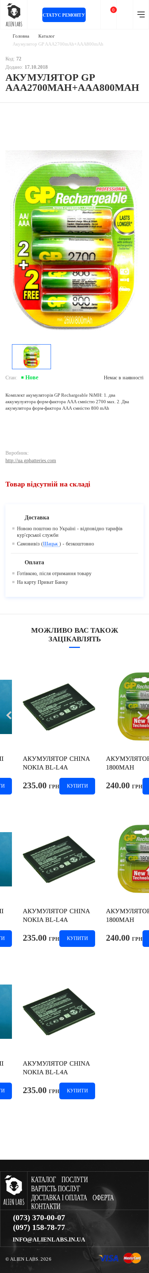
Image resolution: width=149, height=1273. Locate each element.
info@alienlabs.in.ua (49, 1240)
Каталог (46, 36)
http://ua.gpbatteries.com (30, 460)
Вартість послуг (55, 1189)
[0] (108, 14)
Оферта (103, 1198)
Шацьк (51, 544)
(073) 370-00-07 (39, 1218)
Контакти (45, 1206)
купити (77, 786)
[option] (73, 243)
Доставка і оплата (59, 1198)
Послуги (74, 1180)
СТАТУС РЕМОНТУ (64, 15)
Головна (21, 36)
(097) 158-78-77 (39, 1227)
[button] (9, 715)
